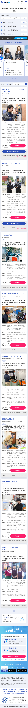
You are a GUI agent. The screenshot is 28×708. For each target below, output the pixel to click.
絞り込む (24, 18)
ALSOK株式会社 (5, 93)
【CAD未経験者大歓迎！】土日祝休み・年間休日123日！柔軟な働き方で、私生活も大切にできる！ (13, 302)
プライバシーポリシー (8, 691)
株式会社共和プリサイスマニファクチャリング (12, 296)
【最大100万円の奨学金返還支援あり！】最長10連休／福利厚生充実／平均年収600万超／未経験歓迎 (13, 244)
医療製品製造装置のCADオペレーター (13, 293)
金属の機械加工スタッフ (9, 481)
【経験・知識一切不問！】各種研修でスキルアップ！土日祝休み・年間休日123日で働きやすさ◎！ (14, 490)
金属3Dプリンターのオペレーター (12, 356)
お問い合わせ (7, 693)
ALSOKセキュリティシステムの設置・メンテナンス (13, 90)
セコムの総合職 (7, 235)
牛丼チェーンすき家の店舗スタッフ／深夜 (13, 548)
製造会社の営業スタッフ (9, 419)
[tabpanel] (14, 60)
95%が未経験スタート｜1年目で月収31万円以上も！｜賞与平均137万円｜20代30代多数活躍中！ (13, 172)
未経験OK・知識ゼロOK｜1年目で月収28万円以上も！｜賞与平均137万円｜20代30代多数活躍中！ (13, 100)
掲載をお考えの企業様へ (18, 693)
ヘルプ (17, 691)
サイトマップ (22, 689)
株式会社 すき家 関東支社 (8, 551)
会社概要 (23, 691)
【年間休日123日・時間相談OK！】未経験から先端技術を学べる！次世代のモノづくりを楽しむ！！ (14, 365)
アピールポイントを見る (15, 151)
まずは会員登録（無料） (14, 656)
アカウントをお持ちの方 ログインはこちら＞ (14, 659)
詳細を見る (17, 145)
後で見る (6, 145)
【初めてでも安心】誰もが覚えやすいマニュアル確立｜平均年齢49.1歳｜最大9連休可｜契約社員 (14, 558)
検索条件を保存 (20, 38)
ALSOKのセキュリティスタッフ (11, 163)
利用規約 (5, 689)
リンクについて (13, 689)
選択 (24, 22)
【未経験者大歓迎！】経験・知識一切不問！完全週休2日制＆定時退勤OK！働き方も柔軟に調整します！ (14, 427)
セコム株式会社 (5, 237)
